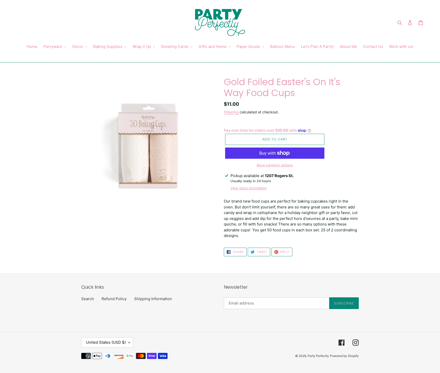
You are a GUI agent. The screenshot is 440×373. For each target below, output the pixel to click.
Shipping (231, 112)
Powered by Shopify (344, 356)
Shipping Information (153, 298)
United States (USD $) (106, 342)
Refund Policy (114, 298)
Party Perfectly (318, 356)
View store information (248, 188)
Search (87, 298)
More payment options (275, 165)
